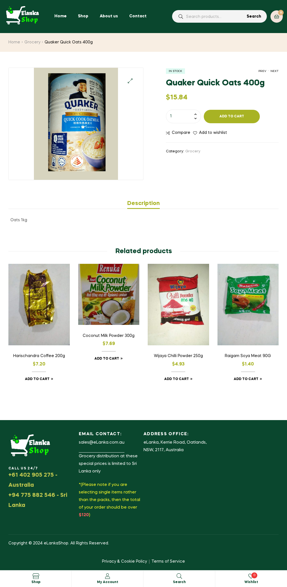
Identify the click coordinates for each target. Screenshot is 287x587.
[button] (130, 80)
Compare (181, 133)
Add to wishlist (213, 133)
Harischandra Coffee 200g (39, 356)
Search (254, 16)
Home (14, 42)
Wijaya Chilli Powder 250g (178, 356)
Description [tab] (143, 203)
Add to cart (231, 116)
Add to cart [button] (37, 379)
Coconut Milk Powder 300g (109, 336)
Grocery (32, 42)
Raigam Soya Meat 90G (248, 356)
